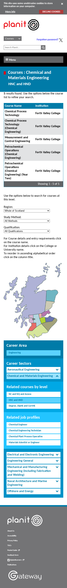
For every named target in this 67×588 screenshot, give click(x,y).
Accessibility (11, 536)
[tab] (33, 370)
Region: (8, 207)
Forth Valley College (47, 113)
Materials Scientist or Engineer (24, 442)
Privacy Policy (12, 541)
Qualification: (12, 227)
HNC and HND (16, 400)
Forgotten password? (47, 39)
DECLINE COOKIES (51, 12)
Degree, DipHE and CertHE (22, 406)
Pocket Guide (12, 550)
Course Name (13, 105)
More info (10, 12)
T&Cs (9, 545)
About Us (10, 531)
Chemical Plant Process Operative (26, 436)
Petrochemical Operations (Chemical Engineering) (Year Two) (16, 171)
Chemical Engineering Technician (25, 430)
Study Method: (12, 217)
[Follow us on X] (60, 40)
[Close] (62, 3)
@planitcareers (16, 560)
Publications (11, 565)
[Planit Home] (21, 32)
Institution (41, 105)
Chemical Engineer (18, 424)
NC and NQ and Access (20, 394)
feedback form (12, 555)
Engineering (15, 353)
